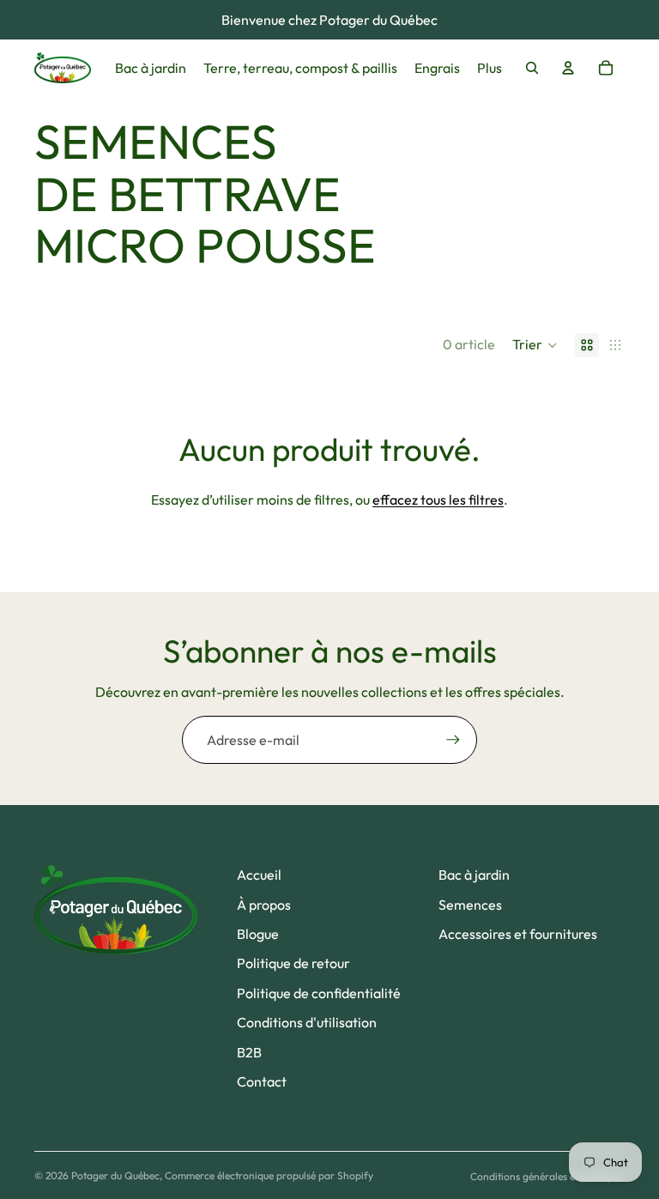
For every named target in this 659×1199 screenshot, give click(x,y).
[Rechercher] (532, 68)
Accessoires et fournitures (517, 933)
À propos (264, 904)
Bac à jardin (474, 874)
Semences (470, 904)
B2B (249, 1052)
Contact (262, 1081)
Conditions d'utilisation (307, 1022)
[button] (535, 345)
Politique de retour (293, 963)
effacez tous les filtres (438, 499)
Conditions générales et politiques (547, 1176)
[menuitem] (490, 68)
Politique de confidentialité (319, 993)
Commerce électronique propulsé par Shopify (269, 1175)
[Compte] (568, 68)
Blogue (258, 933)
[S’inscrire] (453, 740)
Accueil (259, 874)
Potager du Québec (115, 1175)
